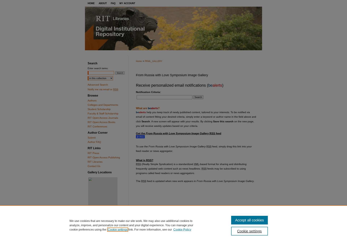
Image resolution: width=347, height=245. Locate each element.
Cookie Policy (182, 229)
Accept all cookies (249, 220)
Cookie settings (118, 229)
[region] (173, 225)
